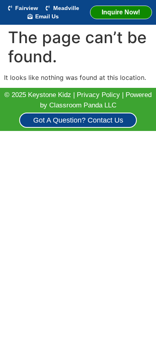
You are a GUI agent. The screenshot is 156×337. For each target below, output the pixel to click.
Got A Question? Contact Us (78, 120)
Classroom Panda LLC (82, 105)
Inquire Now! (121, 12)
